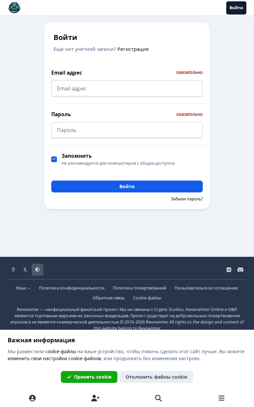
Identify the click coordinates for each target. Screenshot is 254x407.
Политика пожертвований (139, 288)
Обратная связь (109, 298)
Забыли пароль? (187, 199)
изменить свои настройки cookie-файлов (54, 358)
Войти (127, 186)
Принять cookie (92, 377)
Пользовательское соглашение (206, 288)
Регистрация (132, 49)
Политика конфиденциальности (72, 288)
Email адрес (127, 72)
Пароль (127, 114)
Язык (21, 288)
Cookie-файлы (147, 298)
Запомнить (77, 156)
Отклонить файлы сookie (156, 377)
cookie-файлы (60, 351)
